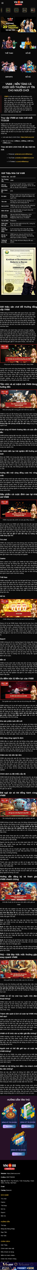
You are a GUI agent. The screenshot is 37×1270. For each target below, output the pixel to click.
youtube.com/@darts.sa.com (24, 154)
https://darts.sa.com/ (27, 133)
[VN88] (18, 3)
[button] (2, 3)
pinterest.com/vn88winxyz (23, 150)
